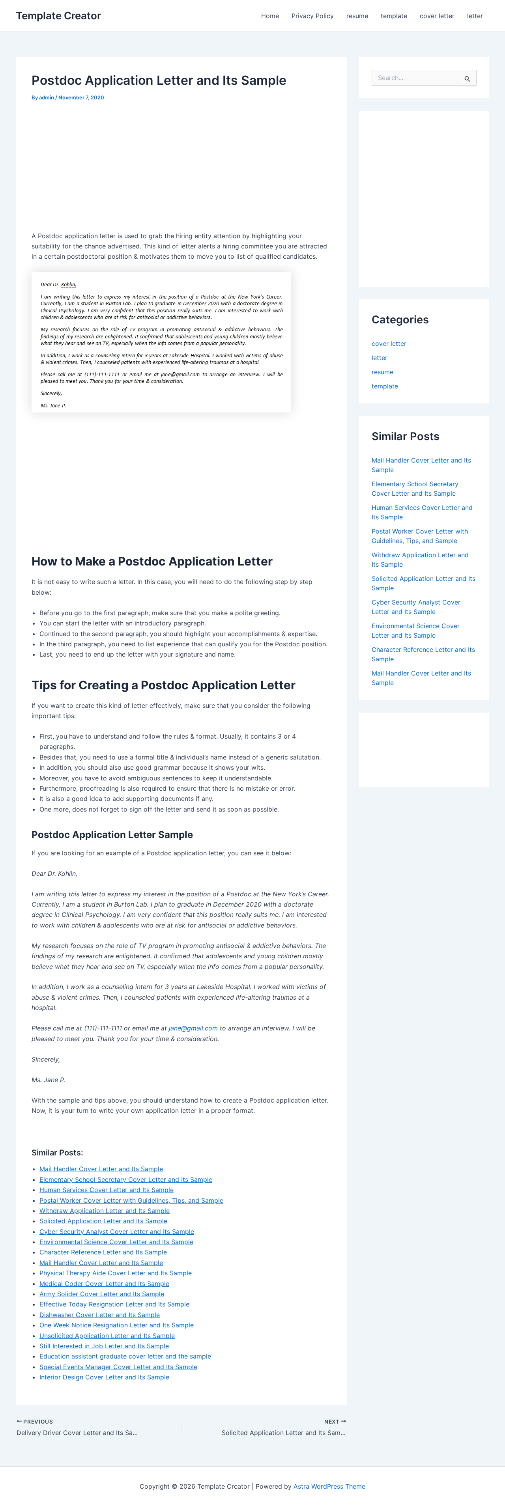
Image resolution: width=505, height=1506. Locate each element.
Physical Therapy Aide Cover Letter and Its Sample (115, 1273)
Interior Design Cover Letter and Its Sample (104, 1377)
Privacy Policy (313, 16)
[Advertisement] (98, 169)
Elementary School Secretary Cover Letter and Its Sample (125, 1179)
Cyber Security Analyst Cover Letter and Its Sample (116, 1231)
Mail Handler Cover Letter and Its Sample (101, 1169)
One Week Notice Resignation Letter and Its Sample (116, 1325)
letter (475, 16)
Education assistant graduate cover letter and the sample (126, 1356)
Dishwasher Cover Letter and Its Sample (99, 1315)
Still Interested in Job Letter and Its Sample (104, 1346)
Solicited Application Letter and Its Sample (103, 1221)
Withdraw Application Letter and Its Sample (104, 1211)
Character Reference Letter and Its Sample (103, 1252)
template (394, 16)
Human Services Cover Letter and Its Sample (106, 1190)
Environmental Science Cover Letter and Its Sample (116, 1242)
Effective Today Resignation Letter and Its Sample (114, 1304)
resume (357, 16)
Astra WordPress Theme (329, 1486)
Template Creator (58, 15)
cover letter (437, 16)
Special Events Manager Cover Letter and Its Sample (118, 1367)
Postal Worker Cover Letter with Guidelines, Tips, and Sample (131, 1200)
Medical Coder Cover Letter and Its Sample (104, 1284)
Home (270, 16)
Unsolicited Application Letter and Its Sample (107, 1336)
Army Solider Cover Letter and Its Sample (101, 1294)
